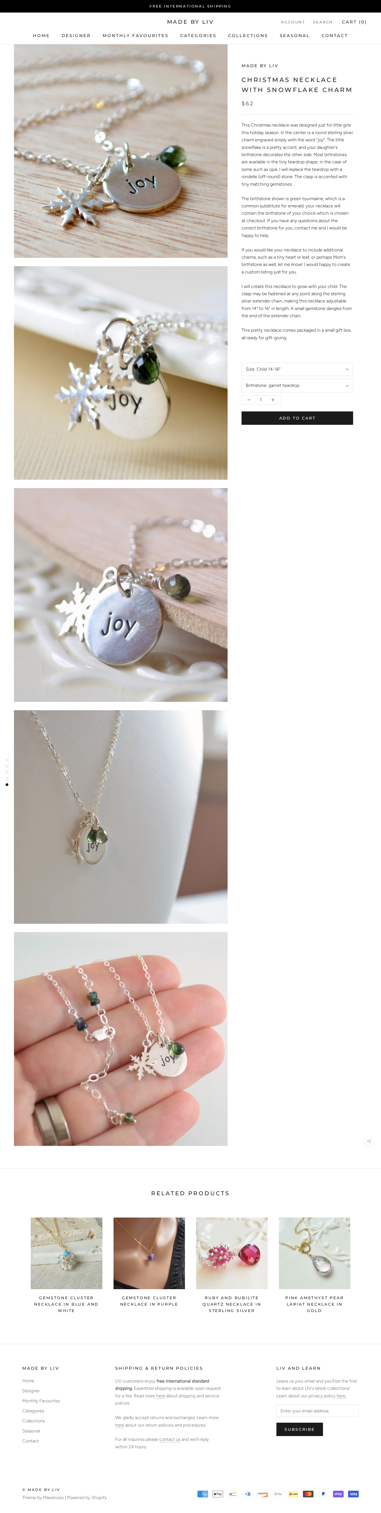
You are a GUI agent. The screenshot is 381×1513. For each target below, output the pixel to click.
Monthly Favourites (135, 35)
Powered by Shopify (87, 1497)
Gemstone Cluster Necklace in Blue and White (66, 1304)
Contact (335, 35)
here (160, 1395)
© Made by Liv (41, 1489)
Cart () (354, 22)
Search (323, 22)
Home (41, 35)
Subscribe (299, 1429)
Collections (248, 35)
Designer (76, 35)
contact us (169, 1439)
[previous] (17, 1263)
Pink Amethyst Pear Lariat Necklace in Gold (314, 1304)
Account (293, 22)
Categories (198, 35)
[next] (363, 1263)
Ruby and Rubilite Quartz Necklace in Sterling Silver (231, 1304)
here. (341, 1395)
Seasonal (295, 35)
